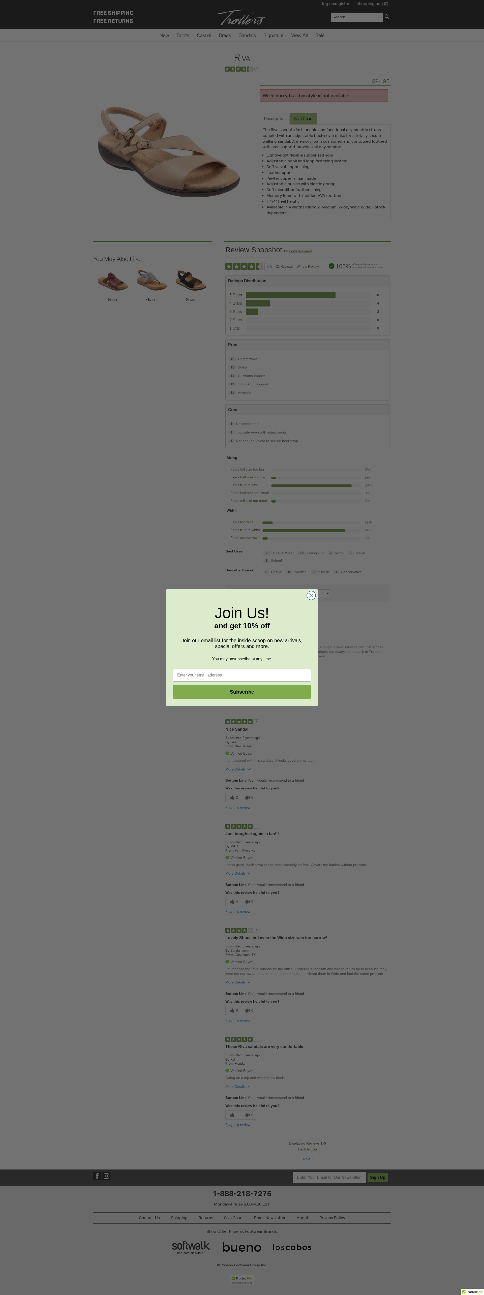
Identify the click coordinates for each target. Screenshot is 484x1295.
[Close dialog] (311, 595)
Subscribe (242, 692)
